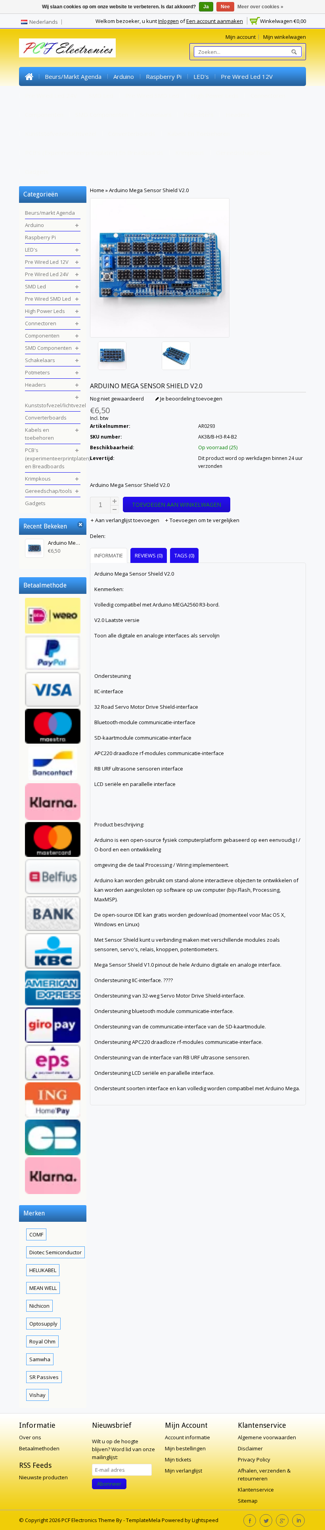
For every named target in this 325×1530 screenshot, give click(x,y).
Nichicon (39, 1305)
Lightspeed (205, 1520)
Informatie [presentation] (108, 555)
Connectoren (267, 95)
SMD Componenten (101, 114)
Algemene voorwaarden (267, 1437)
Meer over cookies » (260, 7)
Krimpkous (189, 152)
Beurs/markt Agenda (73, 76)
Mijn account (241, 36)
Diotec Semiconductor (55, 1252)
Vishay (37, 1394)
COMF (36, 1234)
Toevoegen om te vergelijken (203, 520)
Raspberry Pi (164, 76)
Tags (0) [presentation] (184, 555)
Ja (206, 7)
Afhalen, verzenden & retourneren (264, 1474)
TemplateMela (144, 1520)
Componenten (44, 114)
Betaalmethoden (39, 1448)
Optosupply (43, 1323)
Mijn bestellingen (185, 1448)
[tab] (109, 555)
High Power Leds (215, 95)
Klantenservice (256, 1489)
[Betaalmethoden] (52, 897)
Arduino (123, 76)
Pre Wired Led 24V (51, 95)
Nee (225, 7)
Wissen (80, 524)
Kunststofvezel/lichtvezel (60, 133)
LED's (201, 76)
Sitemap (248, 1500)
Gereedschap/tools (243, 152)
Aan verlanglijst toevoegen (127, 520)
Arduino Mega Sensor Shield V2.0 (149, 190)
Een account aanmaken (214, 21)
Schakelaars (156, 114)
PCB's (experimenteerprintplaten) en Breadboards (94, 152)
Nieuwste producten (43, 1477)
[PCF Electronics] (67, 47)
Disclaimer (250, 1448)
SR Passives (44, 1377)
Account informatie (187, 1437)
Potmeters (199, 114)
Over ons (30, 1437)
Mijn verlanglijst (183, 1470)
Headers (238, 114)
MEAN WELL (43, 1288)
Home (29, 76)
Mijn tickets (178, 1459)
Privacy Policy (254, 1459)
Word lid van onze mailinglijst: (123, 1449)
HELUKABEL (42, 1270)
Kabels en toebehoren (198, 133)
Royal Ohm (42, 1341)
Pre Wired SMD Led (152, 95)
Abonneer (109, 1483)
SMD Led (101, 95)
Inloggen (168, 21)
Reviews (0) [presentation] (148, 555)
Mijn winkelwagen (284, 36)
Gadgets (37, 172)
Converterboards (131, 133)
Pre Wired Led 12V (247, 76)
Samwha (39, 1359)
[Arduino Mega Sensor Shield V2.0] (128, 356)
